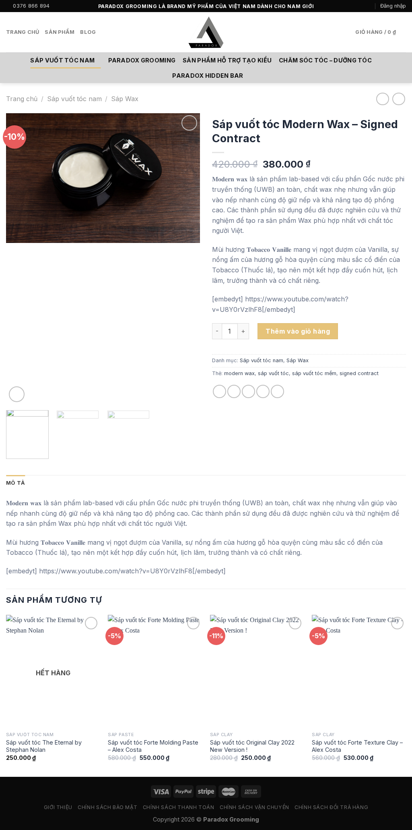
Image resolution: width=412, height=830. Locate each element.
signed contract (359, 373)
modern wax (239, 373)
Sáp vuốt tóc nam (62, 60)
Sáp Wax (124, 99)
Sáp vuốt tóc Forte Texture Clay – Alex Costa (357, 746)
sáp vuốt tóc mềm (314, 373)
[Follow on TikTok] (360, 6)
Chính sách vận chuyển (254, 807)
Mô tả (15, 483)
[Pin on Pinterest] (263, 391)
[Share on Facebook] (219, 391)
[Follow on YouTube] (368, 6)
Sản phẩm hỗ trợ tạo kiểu (227, 60)
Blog (88, 32)
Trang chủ (22, 32)
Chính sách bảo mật (107, 807)
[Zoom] (17, 394)
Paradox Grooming (142, 60)
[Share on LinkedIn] (277, 391)
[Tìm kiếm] (104, 32)
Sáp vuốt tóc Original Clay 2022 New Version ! (252, 746)
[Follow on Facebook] (352, 6)
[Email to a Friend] (248, 391)
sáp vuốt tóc (273, 373)
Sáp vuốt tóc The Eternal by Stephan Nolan (44, 746)
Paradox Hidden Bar (207, 75)
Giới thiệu (58, 807)
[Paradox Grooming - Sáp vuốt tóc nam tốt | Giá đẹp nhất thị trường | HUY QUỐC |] (206, 32)
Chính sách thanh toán (178, 807)
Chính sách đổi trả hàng (331, 807)
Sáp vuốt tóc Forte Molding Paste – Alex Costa (153, 746)
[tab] (15, 483)
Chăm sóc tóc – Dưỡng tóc (325, 60)
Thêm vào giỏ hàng (298, 331)
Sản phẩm (59, 32)
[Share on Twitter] (234, 391)
